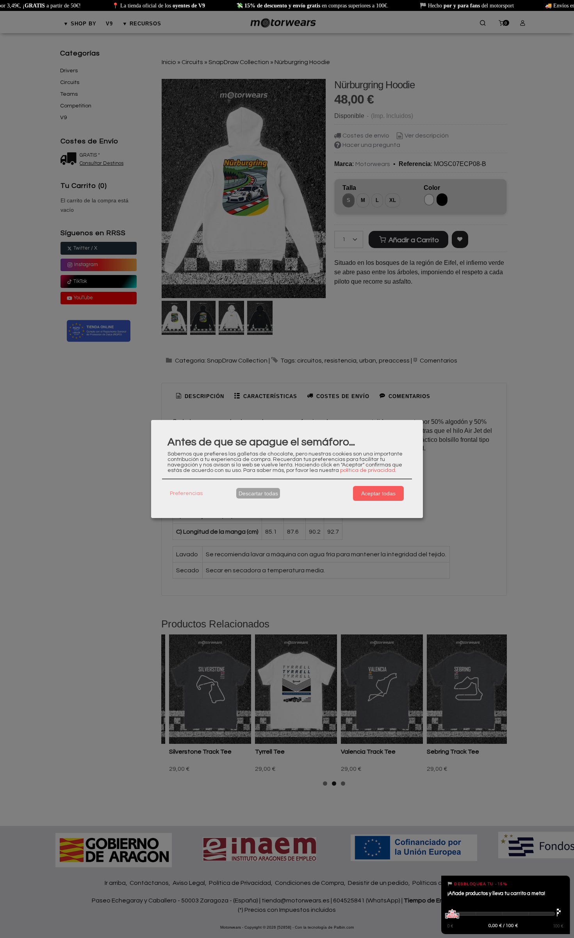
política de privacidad (367, 470)
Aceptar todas (378, 493)
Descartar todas (258, 493)
